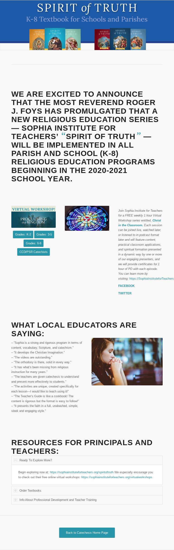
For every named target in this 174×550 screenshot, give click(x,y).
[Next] (170, 25)
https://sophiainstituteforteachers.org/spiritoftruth (82, 472)
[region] (87, 475)
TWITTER (124, 293)
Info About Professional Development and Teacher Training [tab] (58, 500)
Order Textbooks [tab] (30, 490)
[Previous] (4, 25)
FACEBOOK (126, 286)
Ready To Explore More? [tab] (35, 460)
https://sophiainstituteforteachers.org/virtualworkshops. (117, 477)
